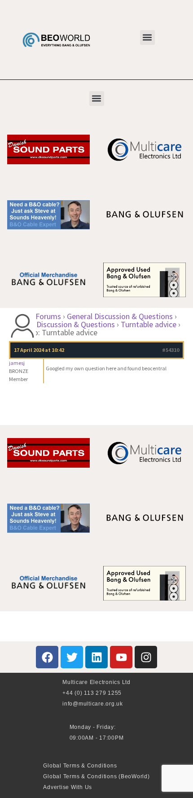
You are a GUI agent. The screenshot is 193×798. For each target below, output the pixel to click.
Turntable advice (148, 324)
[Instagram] (146, 657)
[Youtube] (121, 657)
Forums (48, 316)
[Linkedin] (96, 657)
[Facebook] (47, 657)
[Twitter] (72, 657)
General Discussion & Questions (120, 316)
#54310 (170, 349)
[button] (147, 37)
